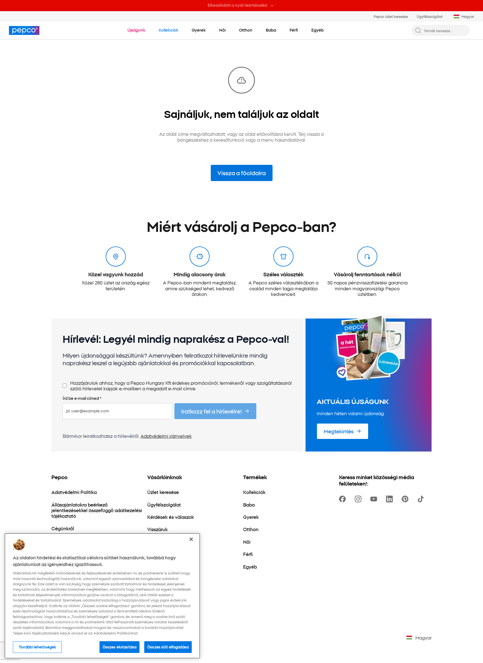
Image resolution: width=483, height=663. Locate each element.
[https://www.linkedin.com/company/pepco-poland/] (390, 499)
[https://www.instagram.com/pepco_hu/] (359, 499)
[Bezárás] (191, 539)
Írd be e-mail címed (82, 398)
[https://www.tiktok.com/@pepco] (421, 499)
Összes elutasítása (119, 646)
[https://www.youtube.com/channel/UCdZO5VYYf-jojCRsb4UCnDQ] (374, 499)
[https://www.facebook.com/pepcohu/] (343, 499)
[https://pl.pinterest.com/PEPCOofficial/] (406, 499)
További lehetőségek (37, 646)
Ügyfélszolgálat (429, 16)
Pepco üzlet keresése (391, 16)
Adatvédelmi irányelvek (166, 436)
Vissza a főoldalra (241, 173)
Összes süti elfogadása (168, 646)
